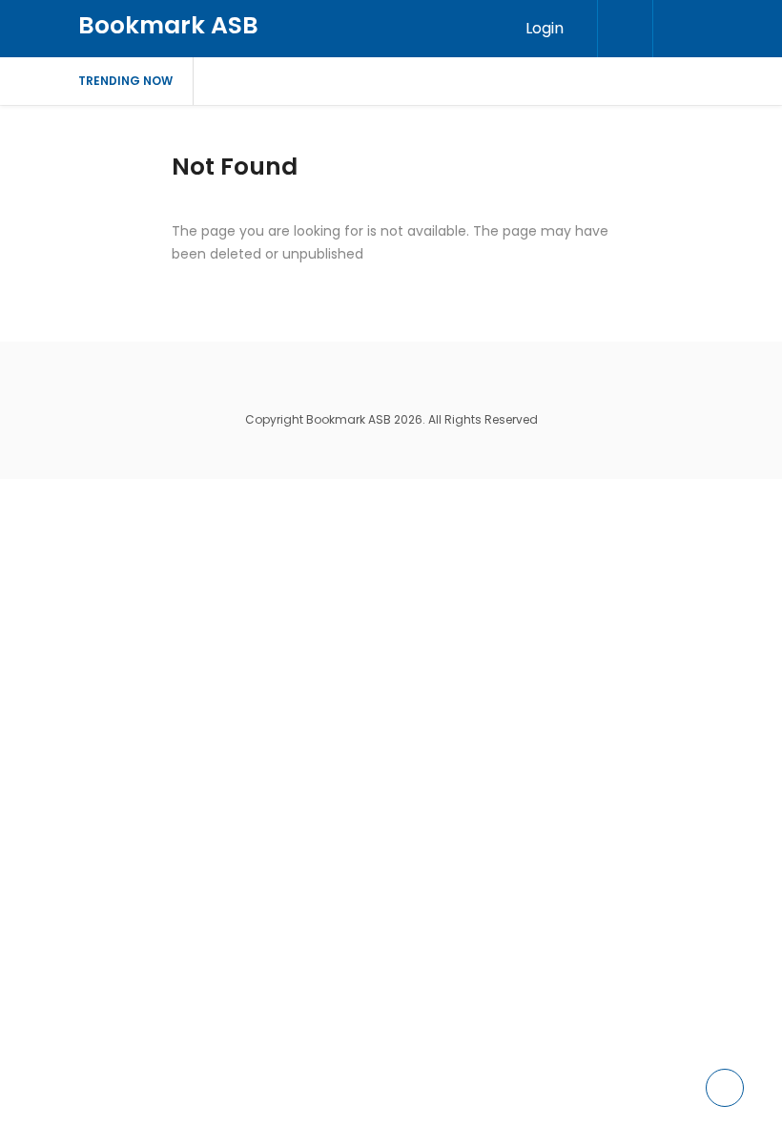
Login (544, 28)
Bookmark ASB (168, 25)
